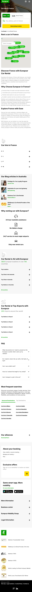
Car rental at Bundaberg (22, 412)
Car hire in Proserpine (21, 415)
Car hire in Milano (5, 406)
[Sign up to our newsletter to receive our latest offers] (26, 473)
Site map (3, 583)
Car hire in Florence (6, 409)
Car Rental (3, 31)
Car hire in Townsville (6, 415)
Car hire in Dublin (20, 406)
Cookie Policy (18, 583)
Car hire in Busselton (21, 409)
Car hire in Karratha (6, 418)
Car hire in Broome (6, 412)
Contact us (26, 583)
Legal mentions (10, 583)
